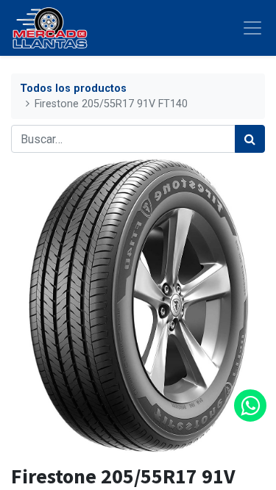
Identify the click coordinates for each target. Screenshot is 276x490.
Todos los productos (73, 88)
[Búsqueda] (250, 139)
